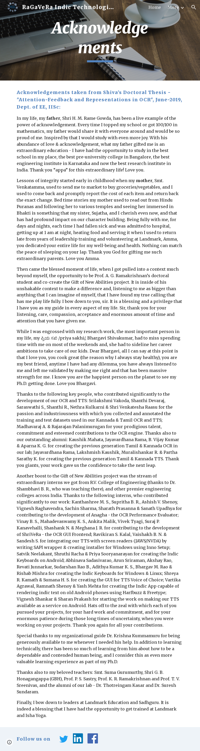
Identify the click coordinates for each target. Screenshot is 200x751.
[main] (100, 40)
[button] (194, 7)
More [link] (173, 7)
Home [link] (154, 7)
